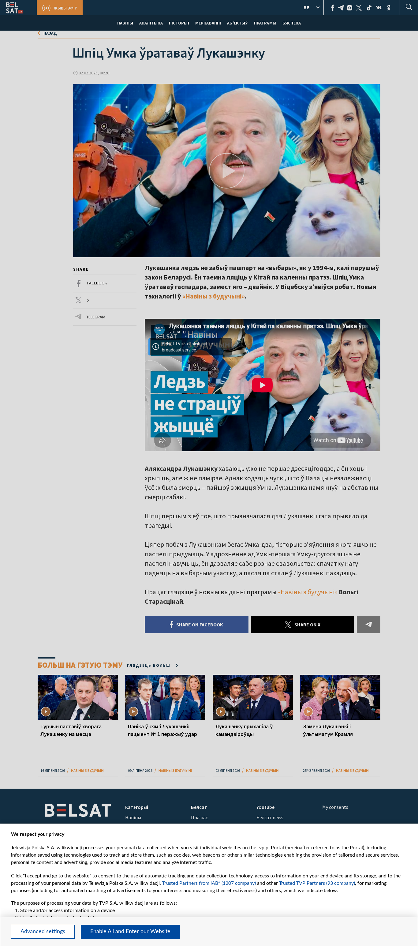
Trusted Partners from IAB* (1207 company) (209, 883)
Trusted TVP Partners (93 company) (317, 883)
